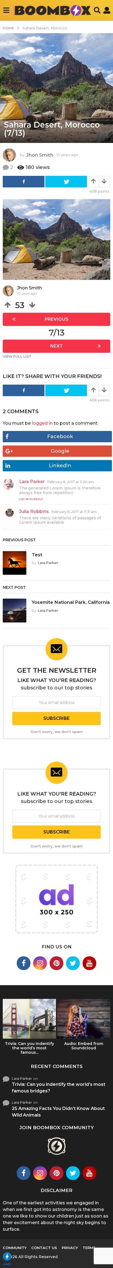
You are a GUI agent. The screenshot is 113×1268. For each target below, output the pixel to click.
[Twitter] (73, 963)
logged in (42, 423)
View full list (17, 356)
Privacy (70, 1248)
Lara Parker (32, 481)
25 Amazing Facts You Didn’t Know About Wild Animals (58, 1112)
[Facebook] (23, 963)
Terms (89, 1248)
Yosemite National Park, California (71, 602)
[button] (6, 10)
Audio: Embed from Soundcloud (83, 1045)
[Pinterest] (56, 963)
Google (60, 451)
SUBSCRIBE (56, 718)
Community (15, 1248)
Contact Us (44, 1248)
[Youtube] (89, 963)
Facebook (60, 436)
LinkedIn (60, 466)
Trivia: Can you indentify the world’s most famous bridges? (58, 1088)
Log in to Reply (31, 499)
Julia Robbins (34, 511)
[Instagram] (40, 963)
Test (37, 554)
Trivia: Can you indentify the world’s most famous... (29, 1048)
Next (56, 346)
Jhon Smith (29, 288)
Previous (56, 319)
